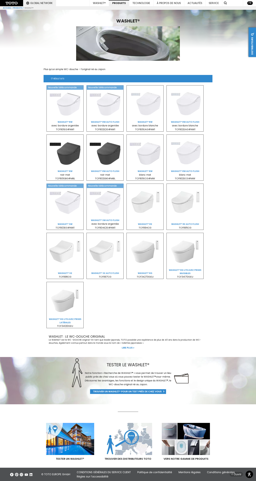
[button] (39, 3)
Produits (18, 8)
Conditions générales (221, 472)
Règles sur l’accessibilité (92, 476)
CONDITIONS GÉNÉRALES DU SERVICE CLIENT (104, 472)
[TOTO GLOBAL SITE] (11, 3)
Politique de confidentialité (154, 472)
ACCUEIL (7, 8)
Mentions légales (190, 472)
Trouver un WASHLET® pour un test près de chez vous (127, 391)
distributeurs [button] (252, 45)
